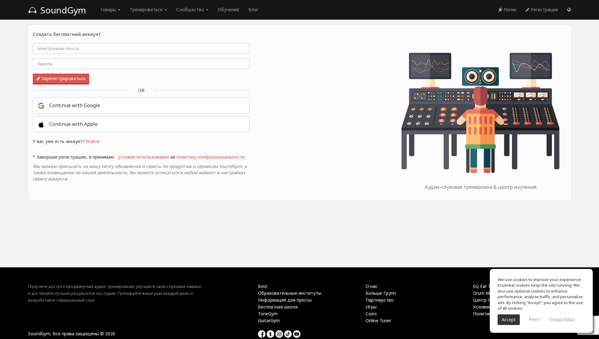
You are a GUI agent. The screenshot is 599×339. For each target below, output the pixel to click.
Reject (534, 319)
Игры (371, 307)
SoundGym (62, 10)
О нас (371, 286)
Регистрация (543, 9)
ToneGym (268, 314)
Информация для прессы (285, 300)
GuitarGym (269, 320)
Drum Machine (488, 293)
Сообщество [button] (190, 9)
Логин (509, 9)
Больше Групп (381, 293)
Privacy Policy (562, 319)
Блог (253, 9)
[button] (569, 9)
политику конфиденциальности (211, 157)
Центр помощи (489, 300)
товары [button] (108, 9)
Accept (509, 319)
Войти (93, 141)
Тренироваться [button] (147, 9)
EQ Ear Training (488, 286)
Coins (371, 314)
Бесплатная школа (278, 307)
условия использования (143, 157)
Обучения (228, 9)
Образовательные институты (289, 293)
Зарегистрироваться (62, 78)
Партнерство (380, 300)
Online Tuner (378, 320)
